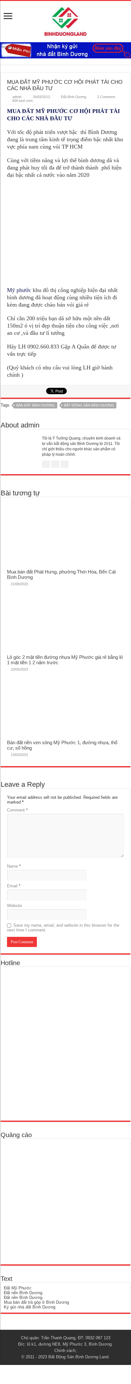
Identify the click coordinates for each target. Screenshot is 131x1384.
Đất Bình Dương (73, 97)
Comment (17, 810)
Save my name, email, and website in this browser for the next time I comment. (63, 927)
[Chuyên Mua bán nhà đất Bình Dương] (49, 1043)
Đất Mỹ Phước (17, 1288)
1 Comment (106, 97)
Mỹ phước (19, 290)
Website (14, 905)
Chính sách (64, 1350)
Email (13, 886)
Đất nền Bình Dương (23, 1292)
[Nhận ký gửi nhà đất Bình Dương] (65, 50)
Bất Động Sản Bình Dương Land (78, 1356)
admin (17, 97)
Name (14, 866)
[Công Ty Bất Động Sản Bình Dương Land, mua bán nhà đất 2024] (65, 20)
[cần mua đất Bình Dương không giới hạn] (50, 1201)
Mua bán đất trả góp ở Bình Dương (36, 1302)
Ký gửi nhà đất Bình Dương (29, 1307)
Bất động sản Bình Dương (89, 405)
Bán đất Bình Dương (35, 405)
